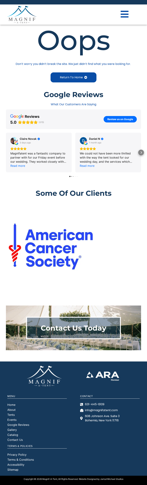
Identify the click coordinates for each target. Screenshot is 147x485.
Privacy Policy (17, 454)
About (11, 410)
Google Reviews (18, 425)
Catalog (12, 435)
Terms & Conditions (20, 459)
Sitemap (12, 469)
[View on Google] (14, 140)
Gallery (12, 430)
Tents (11, 415)
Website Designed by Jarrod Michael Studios (101, 479)
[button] (6, 152)
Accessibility (15, 464)
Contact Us (15, 440)
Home (11, 405)
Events (11, 420)
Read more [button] (17, 166)
